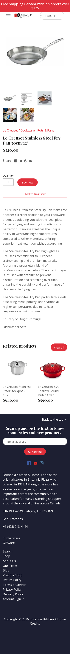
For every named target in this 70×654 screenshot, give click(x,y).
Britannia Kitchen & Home (47, 619)
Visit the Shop (12, 575)
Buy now (27, 182)
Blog (6, 570)
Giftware (9, 543)
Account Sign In (13, 599)
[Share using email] (30, 160)
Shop (6, 556)
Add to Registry (35, 194)
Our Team (10, 566)
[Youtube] (35, 463)
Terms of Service (14, 585)
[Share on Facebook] (15, 160)
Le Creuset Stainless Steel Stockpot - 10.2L (17, 391)
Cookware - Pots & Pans (37, 130)
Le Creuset (10, 130)
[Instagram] (41, 463)
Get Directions (13, 519)
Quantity (8, 175)
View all (59, 347)
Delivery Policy (13, 594)
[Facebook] (29, 463)
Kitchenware (11, 538)
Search (7, 551)
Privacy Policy (12, 590)
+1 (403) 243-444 (14, 527)
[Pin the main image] (25, 160)
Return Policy (12, 580)
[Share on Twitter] (20, 160)
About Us (9, 561)
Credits (35, 623)
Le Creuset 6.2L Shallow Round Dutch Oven (48, 391)
